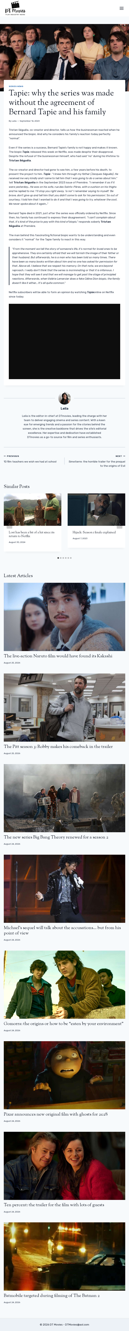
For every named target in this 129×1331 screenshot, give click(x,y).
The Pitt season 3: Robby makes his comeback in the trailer (58, 747)
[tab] (58, 558)
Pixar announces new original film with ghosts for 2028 (56, 1114)
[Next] (119, 524)
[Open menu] (121, 8)
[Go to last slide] (9, 524)
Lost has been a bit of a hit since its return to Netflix (31, 534)
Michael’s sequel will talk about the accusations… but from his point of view (62, 930)
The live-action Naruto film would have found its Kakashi (58, 656)
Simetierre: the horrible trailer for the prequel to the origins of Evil (97, 461)
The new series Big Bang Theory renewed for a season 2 (56, 837)
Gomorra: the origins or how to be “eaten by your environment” (63, 1024)
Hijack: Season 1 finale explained (94, 532)
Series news (16, 86)
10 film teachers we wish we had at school (30, 459)
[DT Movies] (15, 8)
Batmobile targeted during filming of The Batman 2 (52, 1296)
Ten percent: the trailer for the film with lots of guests (54, 1205)
